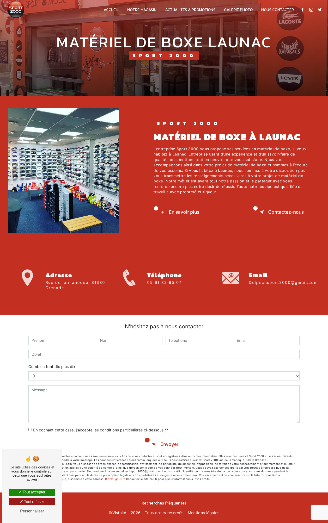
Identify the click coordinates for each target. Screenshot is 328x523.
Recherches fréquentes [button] (164, 503)
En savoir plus (184, 212)
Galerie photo (238, 9)
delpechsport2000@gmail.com (283, 282)
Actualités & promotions (190, 9)
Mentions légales (203, 512)
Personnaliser (32, 511)
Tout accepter (33, 492)
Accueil (111, 9)
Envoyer (169, 444)
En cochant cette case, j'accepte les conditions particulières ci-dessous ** (101, 430)
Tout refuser (33, 502)
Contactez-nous (286, 212)
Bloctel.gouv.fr (114, 479)
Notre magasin (142, 9)
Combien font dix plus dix (51, 366)
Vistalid (119, 512)
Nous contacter (277, 9)
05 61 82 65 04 (164, 282)
